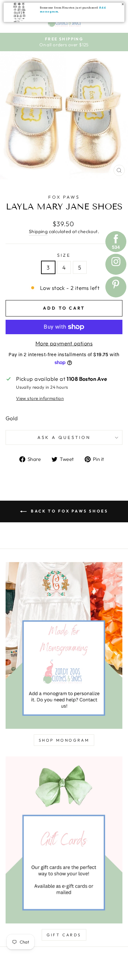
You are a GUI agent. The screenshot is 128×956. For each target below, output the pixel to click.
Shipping (38, 231)
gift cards (64, 934)
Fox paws (64, 197)
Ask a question (64, 437)
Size (64, 255)
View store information (40, 398)
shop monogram (64, 740)
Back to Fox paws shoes (68, 511)
